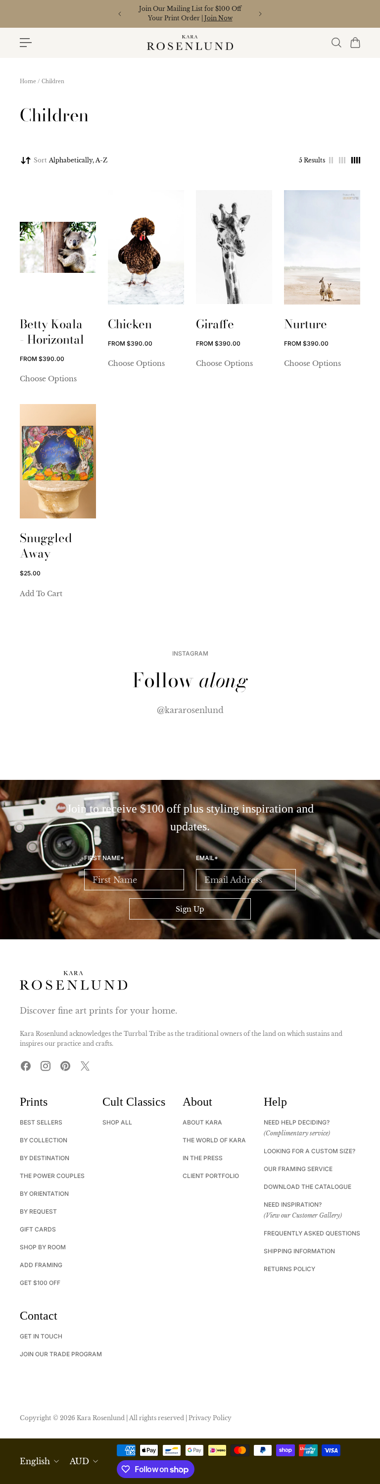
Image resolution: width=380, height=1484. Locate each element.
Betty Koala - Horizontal (52, 331)
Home (28, 81)
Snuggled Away (46, 545)
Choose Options (48, 378)
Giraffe (215, 324)
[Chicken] (146, 247)
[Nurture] (322, 247)
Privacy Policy (210, 1418)
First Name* (104, 858)
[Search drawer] (336, 42)
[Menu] (26, 42)
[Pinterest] (65, 1066)
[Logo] (190, 42)
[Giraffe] (234, 247)
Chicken (130, 324)
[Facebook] (26, 1066)
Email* (207, 858)
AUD (79, 1461)
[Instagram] (45, 1066)
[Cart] (354, 42)
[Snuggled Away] (58, 461)
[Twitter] (85, 1066)
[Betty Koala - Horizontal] (58, 247)
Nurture (305, 324)
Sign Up (190, 909)
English (35, 1461)
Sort (70, 160)
